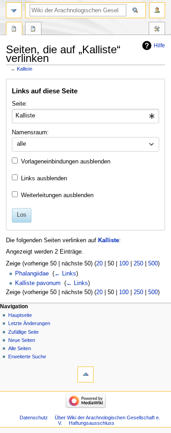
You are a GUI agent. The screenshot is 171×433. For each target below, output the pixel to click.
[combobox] (85, 116)
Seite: (19, 104)
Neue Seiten (21, 340)
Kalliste (24, 68)
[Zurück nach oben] (85, 374)
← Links (65, 273)
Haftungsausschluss (91, 423)
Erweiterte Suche (27, 356)
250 (138, 263)
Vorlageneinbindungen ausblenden (65, 161)
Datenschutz (34, 417)
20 (99, 263)
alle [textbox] (21, 144)
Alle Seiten (19, 348)
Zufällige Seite (23, 332)
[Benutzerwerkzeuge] (157, 10)
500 (153, 263)
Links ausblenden (44, 178)
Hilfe (159, 45)
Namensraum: (30, 132)
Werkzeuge (157, 29)
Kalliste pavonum (38, 283)
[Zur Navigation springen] (14, 10)
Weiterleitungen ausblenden (57, 195)
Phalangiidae (32, 273)
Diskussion (33, 29)
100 (124, 263)
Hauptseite (20, 315)
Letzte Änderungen (29, 323)
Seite (14, 29)
